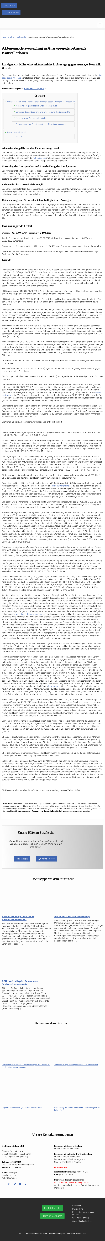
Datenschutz (77, 1209)
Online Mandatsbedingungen (84, 1221)
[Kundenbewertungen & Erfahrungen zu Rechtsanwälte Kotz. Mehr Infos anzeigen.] (19, 1219)
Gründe (19, 136)
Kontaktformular (52, 1208)
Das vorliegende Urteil (16, 132)
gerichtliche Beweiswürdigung (29, 614)
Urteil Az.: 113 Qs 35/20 (34, 88)
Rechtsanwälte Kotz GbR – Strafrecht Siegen (45, 1233)
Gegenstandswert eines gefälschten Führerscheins (22, 1107)
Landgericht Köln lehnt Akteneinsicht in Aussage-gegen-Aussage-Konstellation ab (41, 102)
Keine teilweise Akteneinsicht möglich (31, 118)
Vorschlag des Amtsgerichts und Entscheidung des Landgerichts (43, 112)
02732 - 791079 (48, 859)
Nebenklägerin (39, 158)
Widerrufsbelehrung (80, 1218)
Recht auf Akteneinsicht (61, 486)
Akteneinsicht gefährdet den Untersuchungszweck (37, 106)
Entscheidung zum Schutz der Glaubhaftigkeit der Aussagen (41, 124)
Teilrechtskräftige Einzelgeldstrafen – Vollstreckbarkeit (76, 1065)
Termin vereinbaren (52, 1216)
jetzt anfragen (22, 859)
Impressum (77, 1205)
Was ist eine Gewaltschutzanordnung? (72, 916)
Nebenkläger (53, 686)
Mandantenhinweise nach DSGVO (83, 1213)
